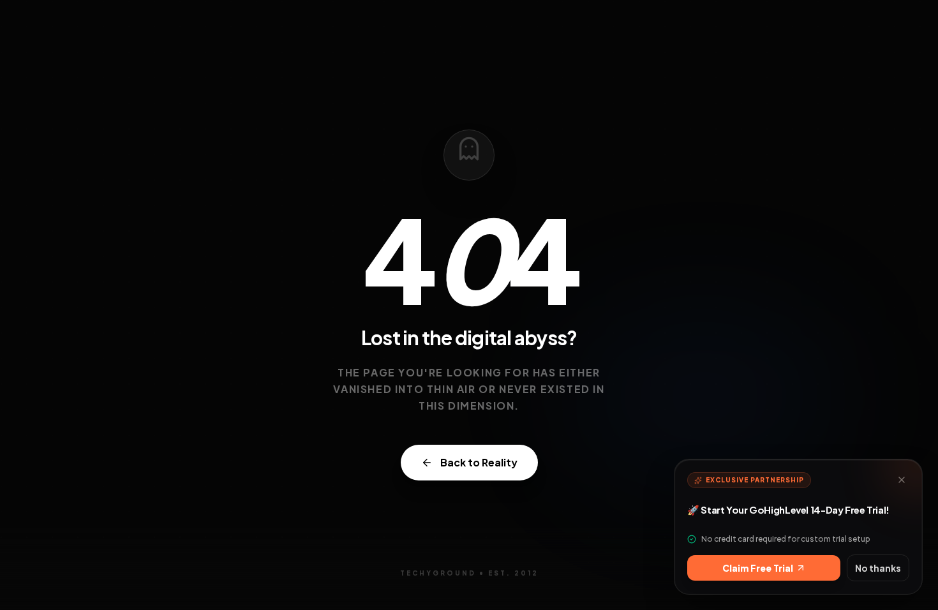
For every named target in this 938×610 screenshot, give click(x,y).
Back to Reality (478, 462)
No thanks (878, 568)
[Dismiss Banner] (901, 479)
